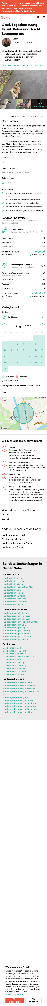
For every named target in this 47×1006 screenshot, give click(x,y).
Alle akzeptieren (14, 1000)
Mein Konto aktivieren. (25, 11)
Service (5, 312)
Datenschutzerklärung (14, 994)
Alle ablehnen (33, 1000)
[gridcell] (36, 338)
